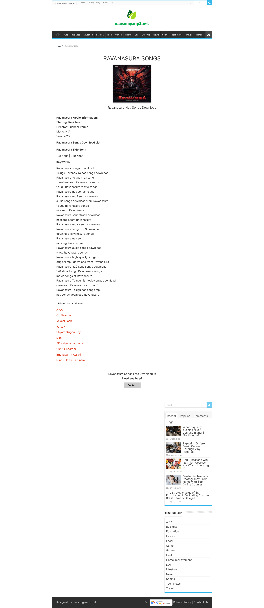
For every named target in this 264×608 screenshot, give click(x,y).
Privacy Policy (94, 3)
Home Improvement (179, 559)
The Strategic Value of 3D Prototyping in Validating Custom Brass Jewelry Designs (187, 495)
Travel (189, 35)
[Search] (209, 2)
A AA (59, 309)
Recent (171, 416)
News (156, 35)
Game (170, 545)
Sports (165, 35)
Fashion (100, 35)
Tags (170, 422)
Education (88, 35)
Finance (198, 35)
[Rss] (191, 3)
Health (128, 35)
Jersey (60, 326)
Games (118, 35)
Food (109, 35)
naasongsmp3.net (84, 602)
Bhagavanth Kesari (68, 354)
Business (76, 35)
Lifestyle (146, 35)
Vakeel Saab (64, 321)
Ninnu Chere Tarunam (70, 360)
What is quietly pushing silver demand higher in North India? (194, 431)
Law (137, 35)
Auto (66, 35)
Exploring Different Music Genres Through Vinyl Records (195, 447)
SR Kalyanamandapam (70, 343)
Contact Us (108, 3)
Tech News (177, 35)
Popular (185, 416)
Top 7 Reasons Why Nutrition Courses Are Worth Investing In (196, 464)
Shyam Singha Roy (68, 332)
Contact (132, 385)
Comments (201, 416)
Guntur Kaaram (66, 349)
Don (59, 337)
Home (82, 3)
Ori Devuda (63, 315)
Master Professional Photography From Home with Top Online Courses (196, 480)
